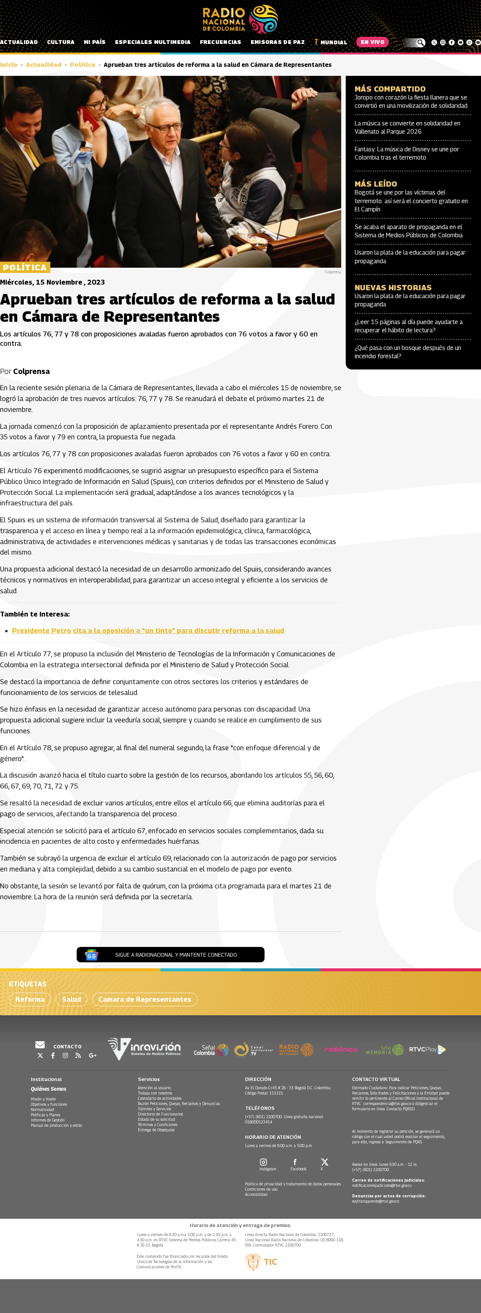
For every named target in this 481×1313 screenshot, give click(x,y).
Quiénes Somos (48, 1088)
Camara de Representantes (144, 999)
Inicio (9, 64)
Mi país (95, 42)
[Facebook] (451, 42)
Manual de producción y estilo (56, 1125)
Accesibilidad (256, 1194)
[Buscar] (413, 42)
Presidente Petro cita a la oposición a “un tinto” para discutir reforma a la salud (148, 631)
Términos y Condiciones (157, 1124)
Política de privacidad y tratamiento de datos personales (293, 1184)
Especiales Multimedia (153, 42)
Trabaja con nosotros (155, 1093)
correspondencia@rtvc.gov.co (387, 1103)
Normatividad (42, 1109)
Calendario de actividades (160, 1098)
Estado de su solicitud (156, 1119)
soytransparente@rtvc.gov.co (375, 1201)
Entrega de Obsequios (156, 1130)
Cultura (61, 42)
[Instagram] (443, 42)
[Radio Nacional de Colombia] (240, 19)
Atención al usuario (154, 1087)
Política (82, 64)
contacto (67, 1046)
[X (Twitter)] (434, 42)
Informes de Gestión (48, 1120)
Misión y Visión (43, 1099)
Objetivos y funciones (49, 1104)
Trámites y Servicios (154, 1108)
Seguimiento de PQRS (404, 1142)
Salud (71, 999)
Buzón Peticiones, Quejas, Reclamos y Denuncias (179, 1103)
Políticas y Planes (45, 1115)
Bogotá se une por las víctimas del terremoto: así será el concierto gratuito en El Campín (411, 201)
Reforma (30, 999)
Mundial (334, 42)
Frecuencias (221, 42)
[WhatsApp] (469, 42)
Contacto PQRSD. (401, 1108)
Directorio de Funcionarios (160, 1114)
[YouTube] (460, 42)
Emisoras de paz (278, 42)
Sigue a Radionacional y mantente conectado (176, 954)
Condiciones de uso (261, 1189)
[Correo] (478, 42)
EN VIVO (372, 42)
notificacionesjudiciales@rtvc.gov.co (381, 1185)
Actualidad (19, 42)
